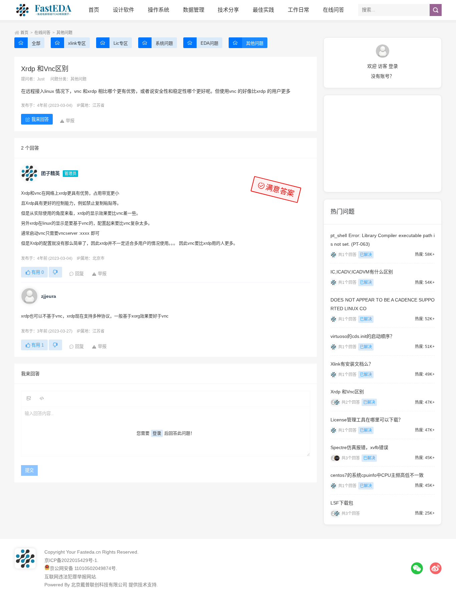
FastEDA (44, 10)
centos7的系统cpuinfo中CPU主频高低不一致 (377, 475)
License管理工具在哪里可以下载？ (366, 419)
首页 (93, 10)
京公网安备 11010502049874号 (83, 568)
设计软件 (123, 10)
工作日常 (298, 10)
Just (40, 79)
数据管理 (193, 10)
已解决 (366, 254)
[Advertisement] (382, 143)
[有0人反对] (55, 272)
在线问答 (333, 10)
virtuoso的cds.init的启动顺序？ (362, 336)
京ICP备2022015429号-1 (70, 560)
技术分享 (228, 10)
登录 (157, 433)
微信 (417, 568)
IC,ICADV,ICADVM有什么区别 (361, 271)
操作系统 (158, 10)
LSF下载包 (341, 503)
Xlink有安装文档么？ (351, 364)
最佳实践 (263, 10)
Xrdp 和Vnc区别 (347, 391)
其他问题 (64, 32)
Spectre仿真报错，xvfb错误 (359, 447)
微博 (436, 568)
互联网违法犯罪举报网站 (70, 576)
